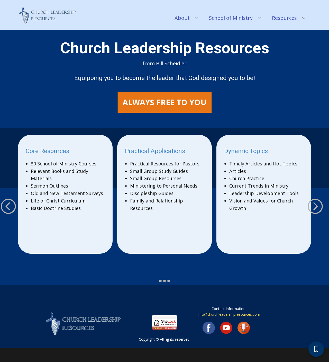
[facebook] (209, 328)
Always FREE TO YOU (164, 102)
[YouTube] (226, 328)
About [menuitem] (182, 17)
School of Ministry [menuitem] (231, 17)
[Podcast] (243, 328)
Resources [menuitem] (284, 17)
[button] (8, 206)
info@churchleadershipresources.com (229, 314)
